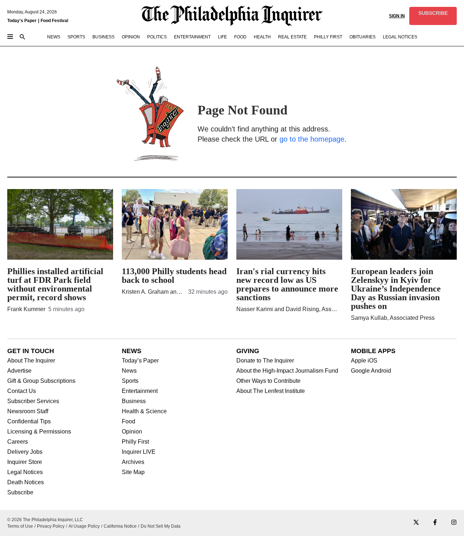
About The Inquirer (31, 361)
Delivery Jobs (24, 452)
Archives (133, 462)
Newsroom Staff (27, 411)
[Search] (22, 37)
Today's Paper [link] (22, 20)
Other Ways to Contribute (268, 381)
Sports (130, 381)
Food (128, 421)
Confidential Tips (29, 421)
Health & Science (144, 411)
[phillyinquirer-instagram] (454, 522)
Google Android (371, 371)
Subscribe (20, 492)
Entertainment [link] (192, 36)
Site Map (133, 472)
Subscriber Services (33, 401)
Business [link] (103, 36)
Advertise (19, 371)
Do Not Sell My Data (161, 526)
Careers (17, 442)
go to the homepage (311, 139)
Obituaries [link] (362, 36)
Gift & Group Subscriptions (41, 381)
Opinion (132, 432)
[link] (433, 16)
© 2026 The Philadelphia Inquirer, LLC (45, 519)
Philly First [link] (328, 36)
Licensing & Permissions (39, 432)
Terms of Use (20, 526)
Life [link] (222, 36)
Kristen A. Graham (145, 292)
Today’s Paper (140, 361)
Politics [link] (157, 36)
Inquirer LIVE (139, 452)
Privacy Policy (51, 526)
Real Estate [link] (292, 36)
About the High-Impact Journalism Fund (287, 371)
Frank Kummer (26, 309)
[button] (433, 16)
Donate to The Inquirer (265, 361)
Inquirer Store (24, 462)
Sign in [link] (397, 15)
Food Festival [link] (54, 20)
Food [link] (240, 36)
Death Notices (25, 482)
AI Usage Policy (84, 526)
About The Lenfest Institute (270, 391)
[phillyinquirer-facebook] (435, 522)
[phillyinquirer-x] (416, 522)
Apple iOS (364, 361)
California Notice (120, 526)
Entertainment (140, 391)
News (129, 371)
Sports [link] (76, 36)
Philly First (135, 442)
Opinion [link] (131, 36)
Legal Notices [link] (400, 36)
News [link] (53, 36)
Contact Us (21, 391)
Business (134, 401)
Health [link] (262, 36)
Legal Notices (25, 472)
